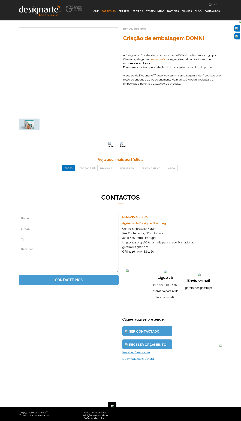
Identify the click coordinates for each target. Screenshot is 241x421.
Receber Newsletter (136, 352)
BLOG (198, 11)
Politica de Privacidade (94, 412)
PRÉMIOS (137, 11)
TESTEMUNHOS (155, 11)
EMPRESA (124, 11)
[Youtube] (220, 412)
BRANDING (106, 168)
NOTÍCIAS (173, 11)
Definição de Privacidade (95, 415)
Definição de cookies (94, 418)
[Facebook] (215, 412)
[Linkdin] (218, 412)
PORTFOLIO (109, 11)
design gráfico (158, 59)
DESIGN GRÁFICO (151, 168)
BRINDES (187, 11)
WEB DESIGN (127, 168)
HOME (95, 11)
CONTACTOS (212, 11)
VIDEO (171, 168)
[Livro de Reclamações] (169, 412)
